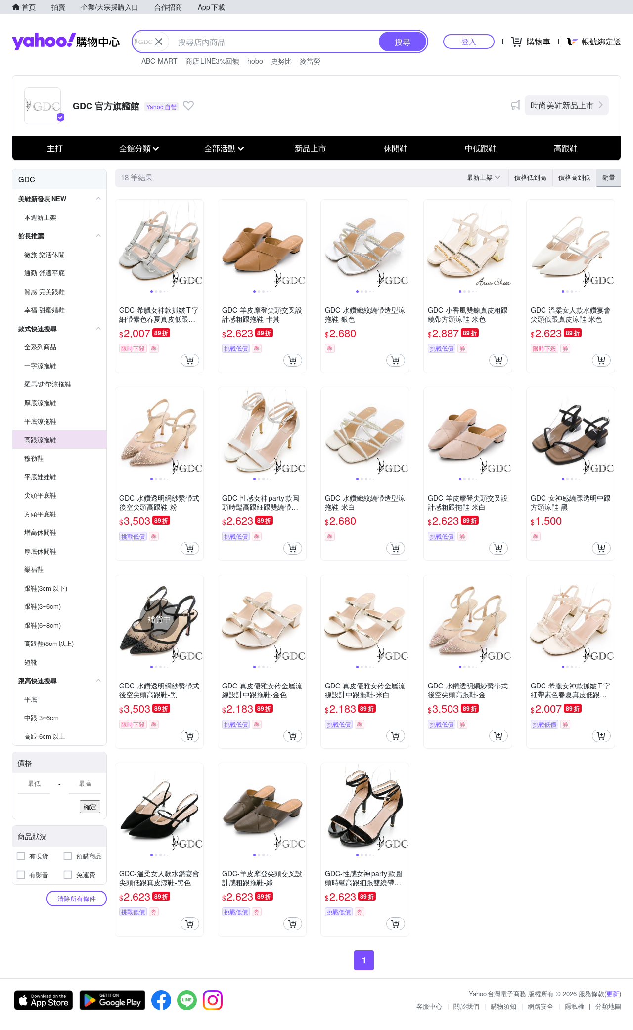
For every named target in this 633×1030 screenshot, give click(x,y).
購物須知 (503, 1006)
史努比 (281, 60)
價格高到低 (574, 177)
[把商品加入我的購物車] (190, 360)
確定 (90, 806)
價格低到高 (530, 177)
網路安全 (540, 1006)
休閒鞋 (395, 148)
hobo (255, 60)
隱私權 (574, 1006)
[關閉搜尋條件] (159, 41)
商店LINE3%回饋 (212, 60)
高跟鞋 (566, 148)
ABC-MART (159, 60)
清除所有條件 (76, 898)
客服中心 (429, 1006)
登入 (468, 41)
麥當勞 (310, 60)
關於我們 (466, 1006)
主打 (55, 148)
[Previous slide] (121, 243)
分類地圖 (608, 1006)
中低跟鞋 (481, 148)
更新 (612, 993)
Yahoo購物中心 (66, 41)
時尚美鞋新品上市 (562, 105)
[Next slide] (196, 243)
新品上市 (310, 148)
